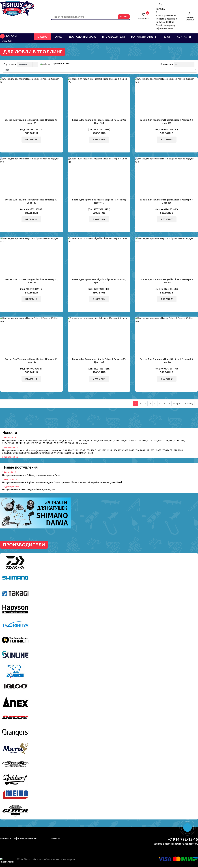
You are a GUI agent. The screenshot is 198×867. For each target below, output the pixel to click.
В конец (189, 403)
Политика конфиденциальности (18, 838)
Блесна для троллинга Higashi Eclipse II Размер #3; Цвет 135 (31, 281)
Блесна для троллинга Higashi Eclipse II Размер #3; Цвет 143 (166, 281)
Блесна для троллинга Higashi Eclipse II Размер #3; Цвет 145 (99, 360)
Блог (167, 36)
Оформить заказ (164, 28)
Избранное (143, 16)
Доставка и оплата (82, 36)
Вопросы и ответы (144, 36)
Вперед (177, 403)
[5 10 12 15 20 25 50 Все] (183, 64)
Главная (42, 36)
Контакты (184, 36)
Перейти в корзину (165, 25)
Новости (55, 838)
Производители (113, 36)
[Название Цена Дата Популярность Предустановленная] (27, 64)
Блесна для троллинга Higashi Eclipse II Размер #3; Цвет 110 (31, 201)
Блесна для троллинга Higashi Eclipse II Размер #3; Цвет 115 (99, 201)
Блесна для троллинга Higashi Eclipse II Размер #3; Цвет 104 (99, 121)
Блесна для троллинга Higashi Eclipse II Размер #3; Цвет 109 (166, 121)
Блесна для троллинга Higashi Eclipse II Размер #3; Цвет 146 (166, 360)
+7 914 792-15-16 (183, 839)
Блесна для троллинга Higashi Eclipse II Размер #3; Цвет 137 (99, 281)
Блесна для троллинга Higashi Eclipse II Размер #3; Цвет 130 (166, 201)
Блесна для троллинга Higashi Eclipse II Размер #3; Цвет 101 (31, 121)
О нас (58, 36)
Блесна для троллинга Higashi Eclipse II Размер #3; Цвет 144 (31, 360)
